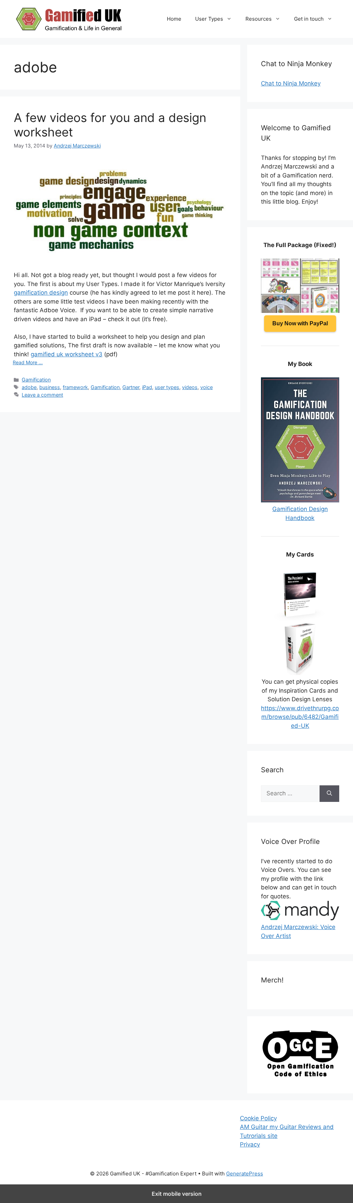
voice (206, 387)
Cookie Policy (258, 1118)
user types (167, 387)
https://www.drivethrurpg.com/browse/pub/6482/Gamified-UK (300, 717)
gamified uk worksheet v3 (66, 354)
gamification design (41, 292)
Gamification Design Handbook (300, 513)
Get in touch (309, 19)
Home (174, 19)
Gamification (36, 380)
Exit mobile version (177, 1193)
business (49, 387)
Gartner (130, 387)
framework (75, 387)
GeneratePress (244, 1173)
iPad (147, 387)
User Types (209, 19)
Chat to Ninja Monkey (291, 83)
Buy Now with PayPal (300, 323)
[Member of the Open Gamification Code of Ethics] (300, 1074)
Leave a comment (42, 395)
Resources (258, 19)
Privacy (250, 1144)
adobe (29, 387)
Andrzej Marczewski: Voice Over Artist (298, 931)
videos (190, 387)
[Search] (329, 793)
